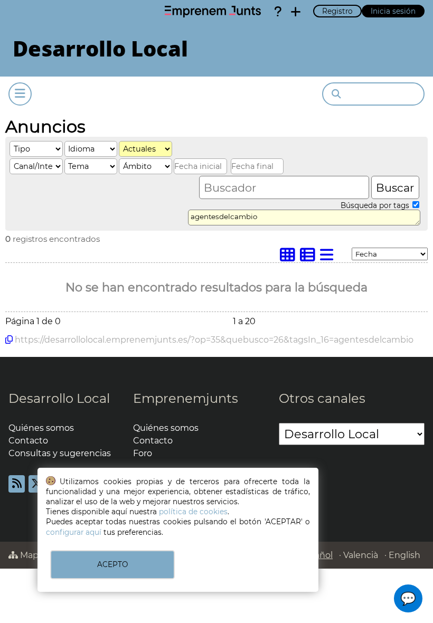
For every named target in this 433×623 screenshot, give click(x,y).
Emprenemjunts (185, 398)
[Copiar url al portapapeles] (9, 339)
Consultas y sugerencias (59, 453)
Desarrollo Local (59, 398)
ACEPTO (112, 564)
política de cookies (193, 511)
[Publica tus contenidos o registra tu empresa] (296, 11)
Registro (337, 11)
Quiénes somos (41, 428)
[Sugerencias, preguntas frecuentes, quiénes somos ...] (278, 11)
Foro (142, 453)
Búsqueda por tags (376, 205)
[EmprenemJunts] (213, 11)
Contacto (28, 441)
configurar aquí (73, 532)
